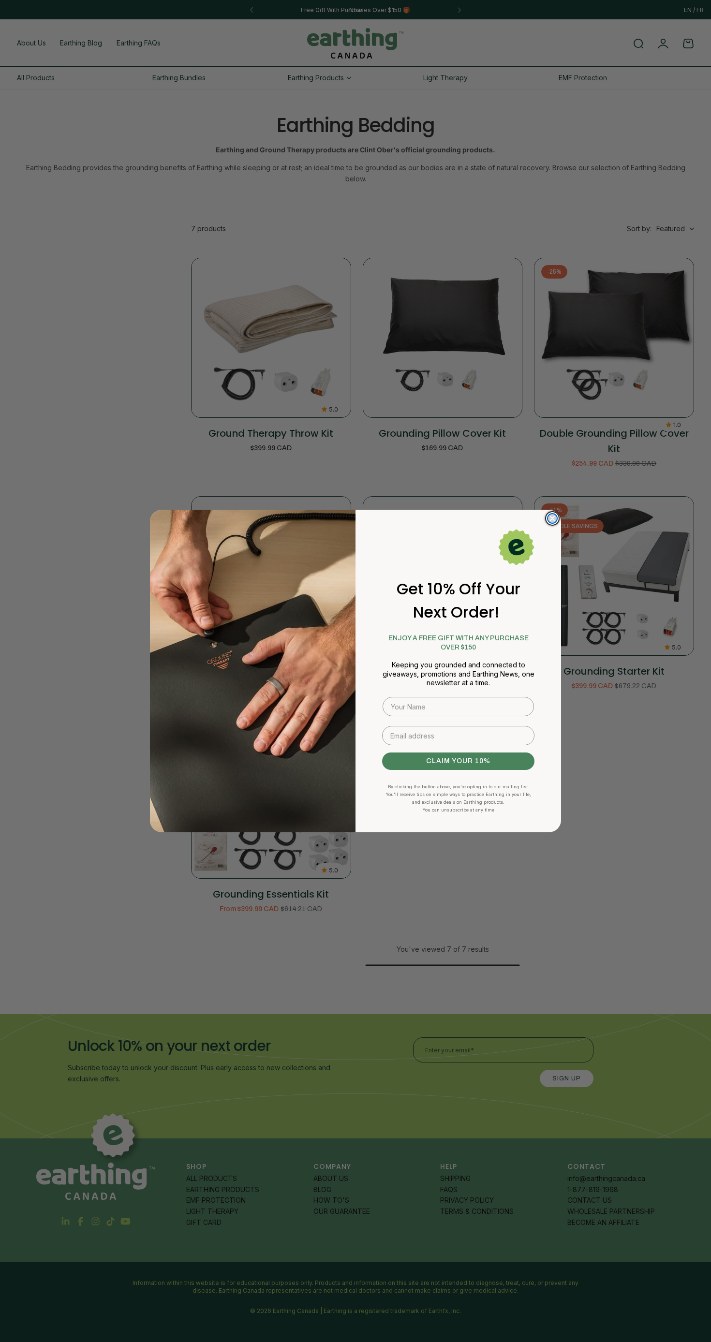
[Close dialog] (552, 518)
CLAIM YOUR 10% (458, 761)
